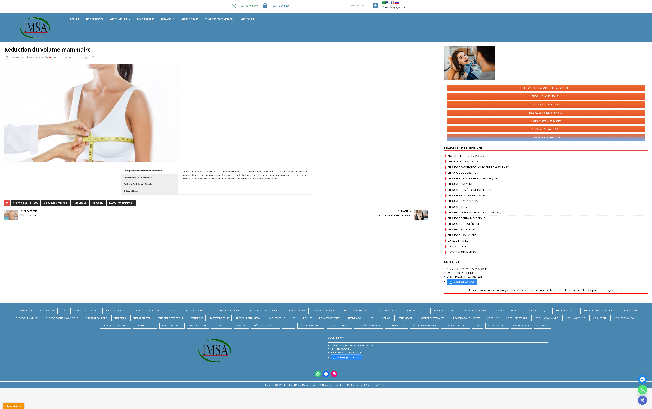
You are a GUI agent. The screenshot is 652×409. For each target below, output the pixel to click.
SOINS (477, 325)
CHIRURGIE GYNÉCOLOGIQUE (597, 310)
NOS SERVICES (94, 19)
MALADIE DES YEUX (145, 325)
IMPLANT (307, 318)
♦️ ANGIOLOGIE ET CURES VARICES (464, 155)
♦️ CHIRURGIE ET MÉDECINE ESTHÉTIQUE (69, 57)
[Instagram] (334, 374)
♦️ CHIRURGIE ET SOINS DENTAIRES (464, 195)
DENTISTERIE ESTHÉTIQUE (170, 318)
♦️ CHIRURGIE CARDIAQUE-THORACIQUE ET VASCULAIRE (476, 167)
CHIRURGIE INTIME (629, 310)
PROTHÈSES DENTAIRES (369, 325)
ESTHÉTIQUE (79, 202)
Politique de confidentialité (333, 385)
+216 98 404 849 (248, 5)
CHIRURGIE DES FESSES (385, 310)
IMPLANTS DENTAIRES (330, 318)
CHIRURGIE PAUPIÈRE (96, 318)
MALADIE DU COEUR (172, 325)
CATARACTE (153, 310)
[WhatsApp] (318, 374)
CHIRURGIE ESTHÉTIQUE (25, 202)
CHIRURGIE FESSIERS (565, 310)
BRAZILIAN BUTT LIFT (115, 310)
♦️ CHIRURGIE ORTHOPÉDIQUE (461, 223)
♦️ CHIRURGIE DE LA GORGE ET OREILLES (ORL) (471, 178)
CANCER (136, 310)
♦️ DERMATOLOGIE (455, 246)
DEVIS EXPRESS (146, 19)
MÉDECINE (97, 202)
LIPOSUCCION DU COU (624, 318)
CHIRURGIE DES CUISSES (354, 310)
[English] (388, 2)
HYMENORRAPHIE (276, 318)
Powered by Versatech (376, 385)
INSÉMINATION (355, 318)
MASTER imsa (36, 57)
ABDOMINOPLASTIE (23, 310)
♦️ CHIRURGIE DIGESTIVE (458, 184)
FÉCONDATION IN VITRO (248, 318)
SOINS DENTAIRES (497, 325)
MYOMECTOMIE (221, 325)
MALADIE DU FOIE (197, 325)
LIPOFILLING (493, 318)
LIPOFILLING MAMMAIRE (546, 318)
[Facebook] (326, 374)
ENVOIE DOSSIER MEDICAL (219, 19)
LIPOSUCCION (599, 318)
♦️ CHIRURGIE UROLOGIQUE (460, 235)
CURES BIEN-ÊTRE (141, 318)
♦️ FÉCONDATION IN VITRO (460, 252)
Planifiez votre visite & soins (545, 120)
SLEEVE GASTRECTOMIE (455, 325)
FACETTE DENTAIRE (219, 318)
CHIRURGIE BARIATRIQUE (195, 310)
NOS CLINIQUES (118, 19)
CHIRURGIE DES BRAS (324, 310)
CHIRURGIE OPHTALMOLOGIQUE (62, 318)
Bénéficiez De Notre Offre (545, 129)
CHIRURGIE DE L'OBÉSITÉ (227, 310)
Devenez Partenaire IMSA (546, 137)
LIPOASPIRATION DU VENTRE (466, 318)
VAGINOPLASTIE (521, 325)
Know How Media (330, 389)
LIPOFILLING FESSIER (516, 318)
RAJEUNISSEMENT (396, 325)
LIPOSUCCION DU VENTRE (116, 325)
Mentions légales (355, 385)
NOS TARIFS (247, 19)
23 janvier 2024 (16, 57)
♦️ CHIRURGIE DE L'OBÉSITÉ (460, 172)
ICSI (294, 318)
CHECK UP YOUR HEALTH (546, 96)
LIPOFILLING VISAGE (575, 318)
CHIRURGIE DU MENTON (474, 310)
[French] (393, 2)
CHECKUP (171, 310)
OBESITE (288, 325)
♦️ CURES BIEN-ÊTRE (456, 240)
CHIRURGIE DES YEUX (415, 310)
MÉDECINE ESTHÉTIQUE (265, 325)
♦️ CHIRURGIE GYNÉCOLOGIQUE (462, 201)
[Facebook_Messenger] (642, 379)
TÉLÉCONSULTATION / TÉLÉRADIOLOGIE (546, 88)
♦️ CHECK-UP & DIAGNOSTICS (461, 161)
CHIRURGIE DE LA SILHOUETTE (262, 310)
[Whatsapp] (642, 389)
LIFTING (386, 318)
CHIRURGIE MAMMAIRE (55, 202)
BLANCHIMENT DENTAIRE (85, 310)
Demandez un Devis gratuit (546, 104)
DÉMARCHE (167, 19)
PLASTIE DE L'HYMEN (339, 325)
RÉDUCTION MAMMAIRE (121, 202)
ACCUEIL (74, 19)
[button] (149, 170)
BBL (64, 310)
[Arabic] (384, 2)
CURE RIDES (120, 318)
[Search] (375, 5)
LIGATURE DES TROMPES (432, 318)
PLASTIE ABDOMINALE (311, 325)
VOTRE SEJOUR (189, 19)
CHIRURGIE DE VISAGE (444, 310)
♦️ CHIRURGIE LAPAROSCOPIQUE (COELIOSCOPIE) (472, 212)
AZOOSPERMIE (47, 310)
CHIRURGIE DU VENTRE (505, 310)
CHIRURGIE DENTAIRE (295, 310)
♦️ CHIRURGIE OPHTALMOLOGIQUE (464, 218)
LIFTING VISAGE (404, 318)
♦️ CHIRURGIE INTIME (456, 206)
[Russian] (397, 2)
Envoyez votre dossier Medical (546, 112)
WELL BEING (543, 325)
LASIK (372, 318)
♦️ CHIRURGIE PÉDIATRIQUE (460, 229)
